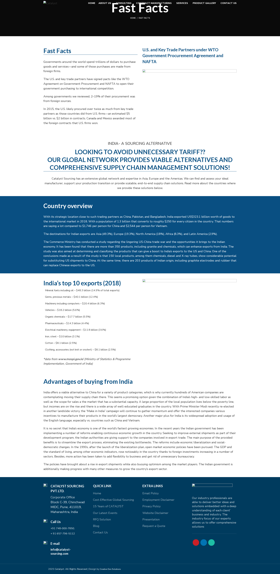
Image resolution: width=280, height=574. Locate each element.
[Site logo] (50, 3)
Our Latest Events (105, 513)
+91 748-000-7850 (62, 528)
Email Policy (150, 493)
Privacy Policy (151, 506)
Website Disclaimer (155, 513)
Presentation (151, 519)
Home (133, 18)
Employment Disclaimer (158, 500)
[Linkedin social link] (203, 542)
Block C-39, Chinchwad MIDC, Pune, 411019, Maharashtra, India (68, 507)
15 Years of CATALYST (108, 506)
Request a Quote (153, 526)
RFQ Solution (102, 519)
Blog (96, 526)
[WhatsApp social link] (211, 542)
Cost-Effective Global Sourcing (113, 500)
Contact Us (100, 532)
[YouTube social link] (196, 542)
